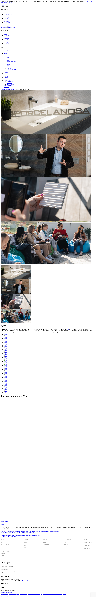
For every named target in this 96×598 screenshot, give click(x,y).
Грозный (6, 18)
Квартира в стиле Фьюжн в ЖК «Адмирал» (55, 594)
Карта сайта (37, 535)
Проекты (6, 66)
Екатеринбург (7, 19)
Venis (67, 329)
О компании (7, 80)
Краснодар (6, 11)
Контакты (6, 87)
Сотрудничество (8, 85)
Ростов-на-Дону (8, 14)
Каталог (6, 53)
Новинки (6, 72)
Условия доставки (29, 535)
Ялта (5, 23)
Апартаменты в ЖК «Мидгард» (36, 594)
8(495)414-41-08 (5, 26)
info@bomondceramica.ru (53, 531)
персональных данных (20, 568)
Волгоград (6, 17)
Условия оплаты (20, 535)
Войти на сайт (24, 580)
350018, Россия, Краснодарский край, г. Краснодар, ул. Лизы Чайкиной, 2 (28, 531)
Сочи (5, 15)
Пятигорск (6, 21)
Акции (5, 73)
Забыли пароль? (8, 574)
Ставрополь (7, 22)
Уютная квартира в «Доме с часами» (18, 594)
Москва (6, 13)
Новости (6, 77)
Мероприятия (7, 79)
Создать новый (4, 594)
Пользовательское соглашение (8, 535)
